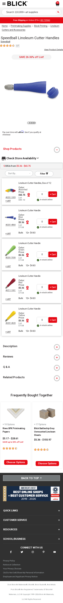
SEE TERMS (45, 20)
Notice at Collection (11, 565)
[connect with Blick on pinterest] (44, 553)
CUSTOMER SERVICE (15, 520)
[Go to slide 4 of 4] (35, 123)
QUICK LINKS (10, 510)
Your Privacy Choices (12, 568)
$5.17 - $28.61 (10, 438)
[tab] (31, 149)
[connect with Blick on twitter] (22, 553)
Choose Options (15, 462)
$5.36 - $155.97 (42, 439)
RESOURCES (10, 529)
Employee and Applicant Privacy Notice (20, 576)
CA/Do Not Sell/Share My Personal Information (23, 572)
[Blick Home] (17, 3)
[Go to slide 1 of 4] (28, 123)
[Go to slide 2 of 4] (30, 123)
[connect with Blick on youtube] (55, 553)
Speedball (5, 41)
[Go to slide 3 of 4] (32, 123)
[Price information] (28, 195)
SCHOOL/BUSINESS (14, 538)
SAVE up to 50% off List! (13, 442)
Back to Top (30, 478)
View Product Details (53, 49)
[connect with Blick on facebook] (11, 553)
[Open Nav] (4, 4)
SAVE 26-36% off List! (31, 57)
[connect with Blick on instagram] (33, 553)
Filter (43, 174)
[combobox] (19, 173)
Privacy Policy (9, 561)
